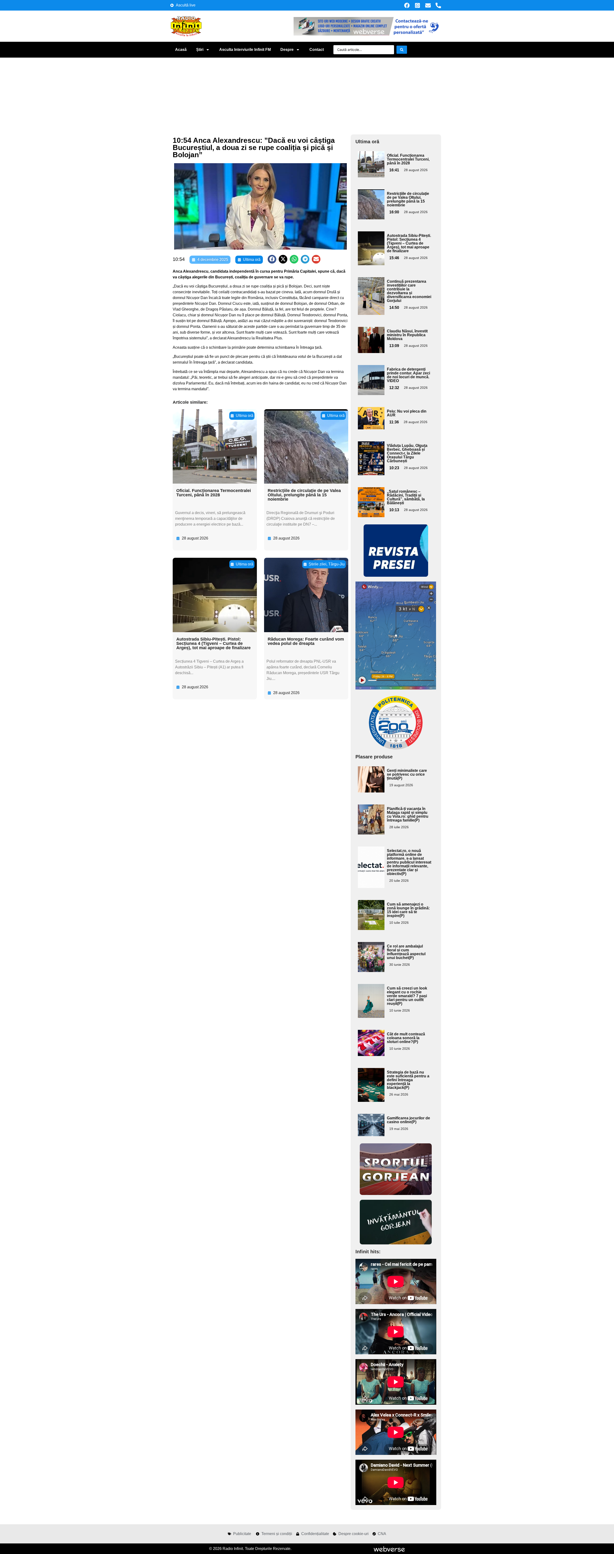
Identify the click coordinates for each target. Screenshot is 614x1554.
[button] (272, 259)
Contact (316, 50)
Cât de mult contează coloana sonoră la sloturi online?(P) (406, 1038)
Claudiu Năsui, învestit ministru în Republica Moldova (407, 335)
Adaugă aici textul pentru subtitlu (370, 162)
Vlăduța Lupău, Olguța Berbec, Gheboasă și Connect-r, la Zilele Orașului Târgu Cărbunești (407, 453)
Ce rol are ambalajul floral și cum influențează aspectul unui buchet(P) (406, 952)
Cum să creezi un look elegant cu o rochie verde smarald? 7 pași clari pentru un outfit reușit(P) (407, 996)
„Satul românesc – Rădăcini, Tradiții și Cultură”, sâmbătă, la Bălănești (406, 497)
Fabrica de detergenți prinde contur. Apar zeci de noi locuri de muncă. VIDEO (408, 375)
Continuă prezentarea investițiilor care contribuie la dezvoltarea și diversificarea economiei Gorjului (409, 291)
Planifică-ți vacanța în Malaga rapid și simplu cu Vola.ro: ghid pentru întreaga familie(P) (407, 814)
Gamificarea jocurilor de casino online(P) (408, 1120)
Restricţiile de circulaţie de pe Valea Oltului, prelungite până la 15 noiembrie (304, 495)
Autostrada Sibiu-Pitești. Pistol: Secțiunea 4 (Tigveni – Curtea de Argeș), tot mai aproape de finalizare (213, 643)
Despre (287, 50)
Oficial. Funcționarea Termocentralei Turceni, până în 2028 (213, 492)
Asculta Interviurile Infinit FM (245, 50)
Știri (199, 50)
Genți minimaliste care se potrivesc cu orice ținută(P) (407, 774)
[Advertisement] (307, 93)
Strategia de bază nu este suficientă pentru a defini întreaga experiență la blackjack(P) (408, 1080)
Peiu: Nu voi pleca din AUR (406, 413)
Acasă (181, 50)
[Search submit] (401, 50)
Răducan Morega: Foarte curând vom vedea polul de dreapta (306, 641)
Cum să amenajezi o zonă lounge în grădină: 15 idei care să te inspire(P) (408, 910)
